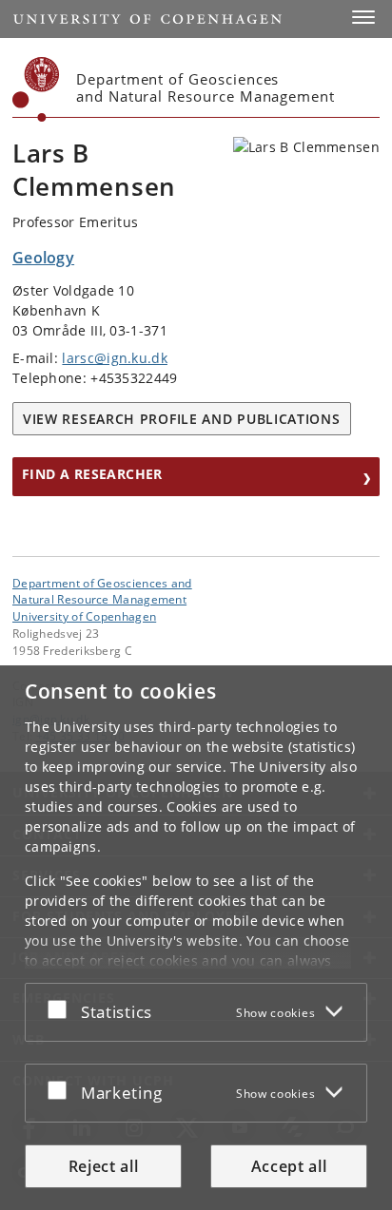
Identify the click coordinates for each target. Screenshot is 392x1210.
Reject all (104, 1166)
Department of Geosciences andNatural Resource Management (102, 591)
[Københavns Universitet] (36, 89)
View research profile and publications (182, 419)
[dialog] (196, 937)
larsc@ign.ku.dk (114, 358)
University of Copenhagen (84, 616)
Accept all (289, 1166)
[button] (363, 17)
